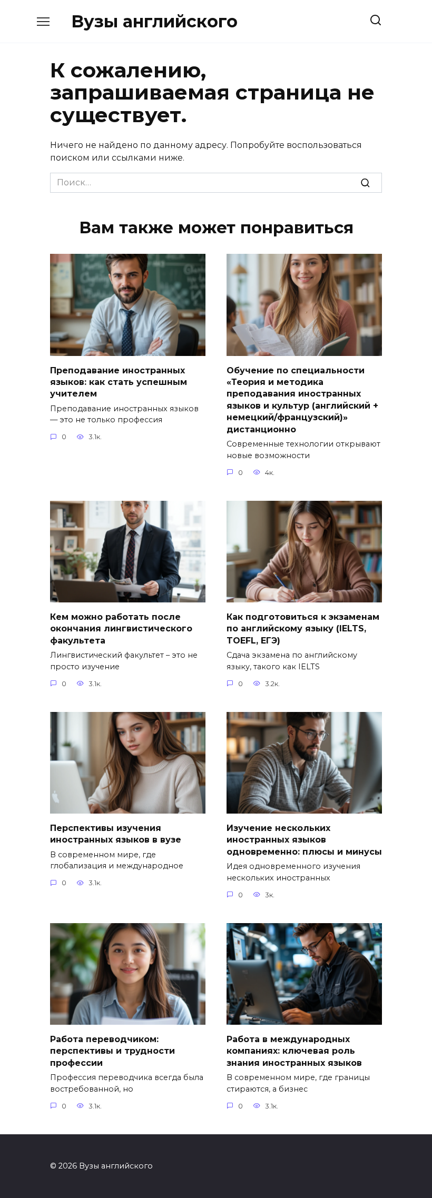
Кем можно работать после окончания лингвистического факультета (121, 628)
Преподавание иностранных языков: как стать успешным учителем (118, 382)
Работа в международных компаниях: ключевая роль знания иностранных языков (294, 1050)
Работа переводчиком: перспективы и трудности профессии (112, 1050)
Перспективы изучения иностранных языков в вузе (115, 833)
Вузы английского (154, 21)
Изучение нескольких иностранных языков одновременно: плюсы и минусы (304, 839)
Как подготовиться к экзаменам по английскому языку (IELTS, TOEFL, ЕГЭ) (303, 628)
